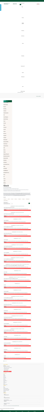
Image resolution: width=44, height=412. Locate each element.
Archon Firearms (5, 102)
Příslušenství (22, 76)
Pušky (23, 43)
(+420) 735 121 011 (6, 369)
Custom (4, 129)
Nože (22, 86)
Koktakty (22, 92)
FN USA (4, 123)
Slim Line (4, 133)
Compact (4, 137)
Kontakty (4, 391)
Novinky (18, 92)
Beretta (4, 106)
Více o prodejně (7, 371)
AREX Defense (5, 104)
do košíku (5, 210)
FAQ (3, 386)
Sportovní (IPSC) (5, 141)
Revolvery (23, 30)
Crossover (4, 127)
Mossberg (4, 160)
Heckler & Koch (5, 145)
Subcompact (5, 139)
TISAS (4, 180)
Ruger (4, 166)
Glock (4, 125)
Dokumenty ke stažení (6, 390)
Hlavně (4, 131)
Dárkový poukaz (23, 91)
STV (4, 176)
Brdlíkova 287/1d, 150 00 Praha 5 (8, 367)
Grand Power (5, 143)
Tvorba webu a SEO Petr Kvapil (15, 405)
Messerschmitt (5, 158)
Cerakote (4, 110)
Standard (4, 135)
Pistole (38, 96)
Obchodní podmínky (5, 388)
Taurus (4, 178)
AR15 (4, 374)
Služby (20, 92)
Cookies (4, 392)
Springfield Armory (6, 172)
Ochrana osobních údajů (6, 389)
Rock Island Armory (6, 164)
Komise (23, 17)
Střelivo (23, 23)
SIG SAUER (5, 168)
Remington (5, 162)
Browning (4, 108)
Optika (23, 72)
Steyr (4, 174)
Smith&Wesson (5, 170)
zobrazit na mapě (6, 370)
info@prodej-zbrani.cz (6, 368)
